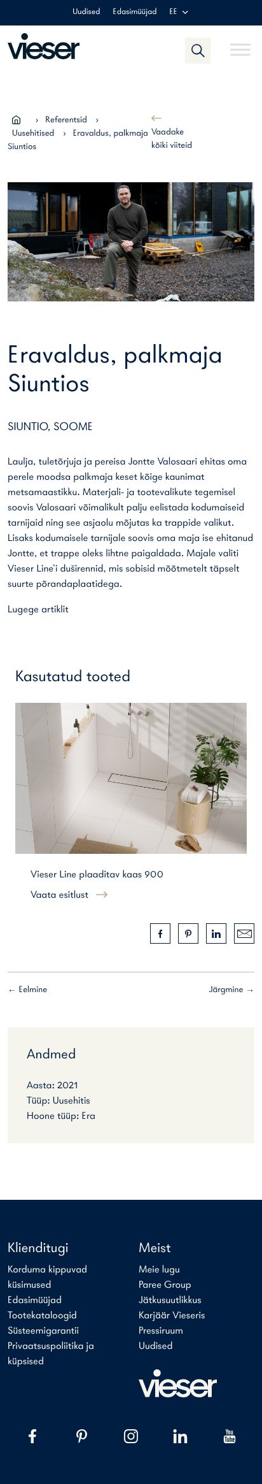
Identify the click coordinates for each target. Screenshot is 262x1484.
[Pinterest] (82, 1436)
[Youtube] (229, 1436)
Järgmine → (231, 990)
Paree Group (165, 1285)
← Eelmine (27, 990)
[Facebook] (32, 1436)
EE (173, 12)
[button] (197, 50)
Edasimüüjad (135, 12)
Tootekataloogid (42, 1316)
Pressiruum (161, 1331)
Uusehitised (33, 133)
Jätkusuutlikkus (170, 1300)
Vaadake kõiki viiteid (171, 138)
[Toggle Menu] (240, 44)
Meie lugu (159, 1270)
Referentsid (66, 120)
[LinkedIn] (180, 1436)
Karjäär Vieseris (172, 1316)
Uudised (86, 12)
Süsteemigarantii (43, 1331)
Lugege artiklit (38, 610)
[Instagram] (131, 1436)
